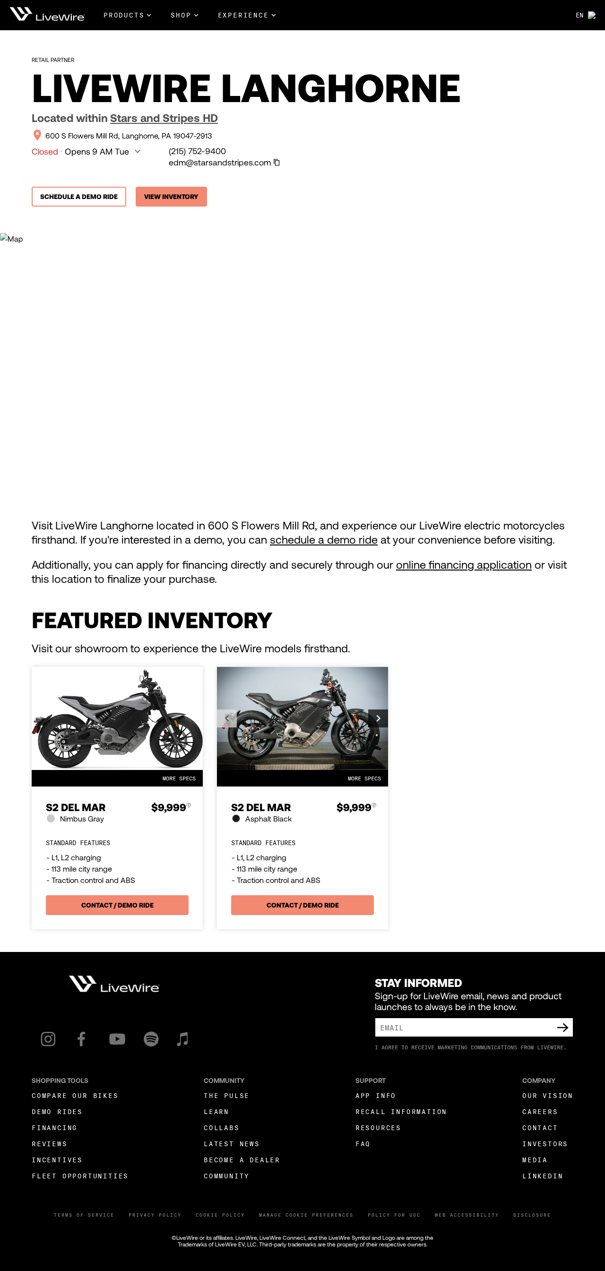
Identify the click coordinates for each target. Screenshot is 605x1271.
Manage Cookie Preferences (306, 1215)
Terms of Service (84, 1215)
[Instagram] (48, 1039)
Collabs (222, 1128)
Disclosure (532, 1215)
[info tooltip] (188, 808)
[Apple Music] (182, 1039)
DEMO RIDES (57, 1111)
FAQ (363, 1144)
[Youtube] (117, 1039)
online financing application (464, 564)
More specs (179, 778)
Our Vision (547, 1095)
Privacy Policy (155, 1215)
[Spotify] (151, 1038)
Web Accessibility (467, 1215)
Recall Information (401, 1111)
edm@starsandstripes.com (220, 162)
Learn (216, 1111)
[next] (378, 718)
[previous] (227, 718)
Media (535, 1160)
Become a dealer (242, 1160)
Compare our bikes (75, 1095)
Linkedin (542, 1176)
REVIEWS (50, 1144)
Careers (540, 1111)
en (579, 15)
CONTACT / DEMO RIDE (117, 905)
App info (375, 1095)
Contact (540, 1128)
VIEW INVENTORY (171, 196)
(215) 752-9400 (197, 151)
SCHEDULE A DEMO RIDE (79, 196)
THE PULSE (227, 1095)
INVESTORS (545, 1144)
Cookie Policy (220, 1215)
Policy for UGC (394, 1215)
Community (227, 1176)
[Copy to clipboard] (276, 162)
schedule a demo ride (324, 539)
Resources (378, 1128)
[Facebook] (81, 1039)
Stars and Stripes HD (164, 117)
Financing (55, 1128)
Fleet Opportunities (80, 1176)
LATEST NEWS (232, 1144)
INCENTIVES (57, 1160)
